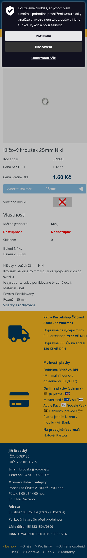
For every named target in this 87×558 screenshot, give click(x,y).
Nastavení (43, 47)
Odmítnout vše (43, 58)
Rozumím (43, 36)
